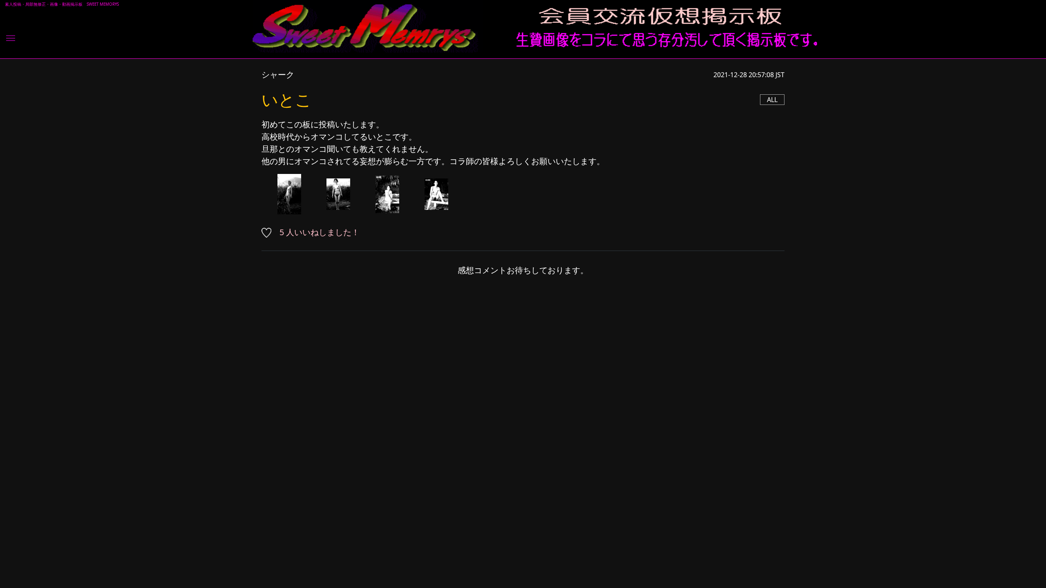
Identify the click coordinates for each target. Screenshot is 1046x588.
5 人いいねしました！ (319, 232)
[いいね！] (269, 232)
